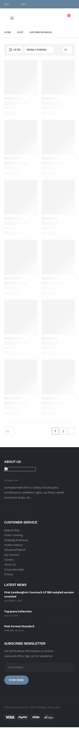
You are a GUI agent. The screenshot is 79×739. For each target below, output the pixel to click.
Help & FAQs (12, 530)
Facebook (8, 510)
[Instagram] (72, 4)
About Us (10, 564)
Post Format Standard (19, 626)
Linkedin (27, 510)
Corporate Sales (14, 569)
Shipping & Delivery (16, 540)
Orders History (13, 545)
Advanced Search (15, 550)
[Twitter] (65, 4)
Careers (9, 559)
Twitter (18, 510)
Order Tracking (13, 535)
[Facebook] (58, 4)
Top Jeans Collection (18, 611)
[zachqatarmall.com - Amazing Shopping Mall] (20, 17)
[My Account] (56, 18)
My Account (11, 555)
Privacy (8, 574)
